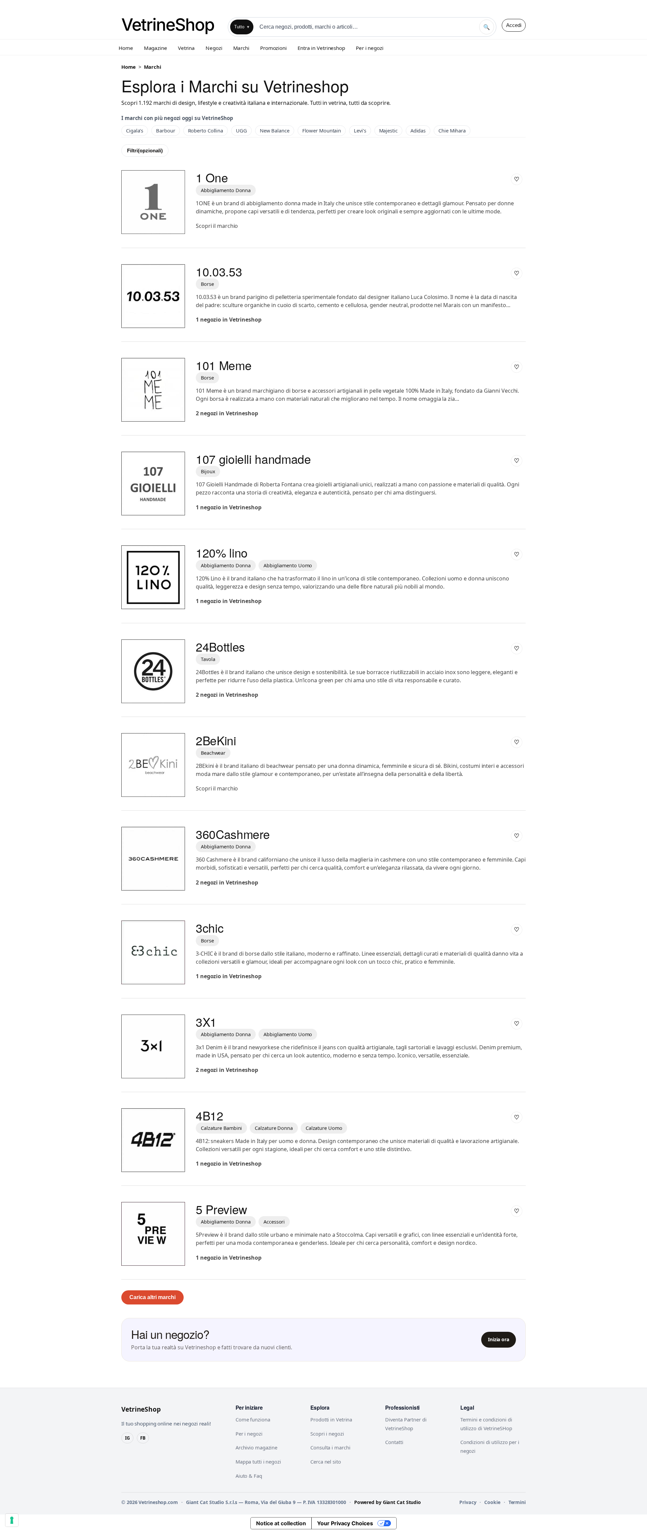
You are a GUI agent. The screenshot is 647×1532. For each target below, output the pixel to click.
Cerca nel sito (325, 1461)
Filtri (145, 150)
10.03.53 (219, 271)
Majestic (388, 130)
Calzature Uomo (324, 1128)
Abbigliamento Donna (226, 190)
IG (127, 1438)
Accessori (274, 1222)
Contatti (394, 1442)
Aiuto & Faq (249, 1475)
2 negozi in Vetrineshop (227, 413)
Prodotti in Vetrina (331, 1419)
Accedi (513, 25)
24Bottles (220, 646)
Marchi (241, 47)
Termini (517, 1502)
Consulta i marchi (330, 1447)
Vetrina (186, 47)
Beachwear (213, 753)
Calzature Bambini (221, 1128)
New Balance (274, 130)
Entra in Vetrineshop (321, 47)
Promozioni (273, 47)
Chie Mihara (452, 130)
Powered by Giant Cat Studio (387, 1502)
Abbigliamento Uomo (288, 565)
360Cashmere (233, 833)
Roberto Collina (205, 130)
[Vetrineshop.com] (171, 25)
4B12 (209, 1115)
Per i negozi (369, 47)
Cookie (492, 1502)
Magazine (155, 47)
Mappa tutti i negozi (258, 1461)
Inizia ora (498, 1339)
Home (126, 47)
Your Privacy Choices (345, 1523)
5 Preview (221, 1209)
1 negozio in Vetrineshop (228, 319)
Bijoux (208, 471)
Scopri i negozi (327, 1433)
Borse (207, 284)
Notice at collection (281, 1523)
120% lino (222, 552)
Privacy (467, 1502)
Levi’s (360, 130)
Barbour (165, 130)
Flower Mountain (321, 130)
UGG (241, 130)
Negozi (214, 47)
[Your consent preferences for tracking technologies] (11, 1520)
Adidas (418, 130)
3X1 (206, 1021)
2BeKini (216, 740)
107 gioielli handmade (253, 458)
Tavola (208, 659)
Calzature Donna (274, 1128)
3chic (209, 927)
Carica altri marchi (152, 1297)
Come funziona (253, 1419)
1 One (212, 177)
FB (143, 1438)
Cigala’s (134, 130)
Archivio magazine (256, 1447)
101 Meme (223, 365)
